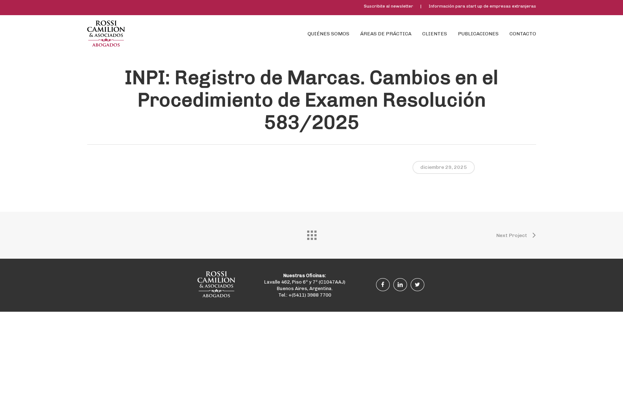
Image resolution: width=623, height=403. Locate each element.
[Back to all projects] (311, 233)
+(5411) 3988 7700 (309, 295)
